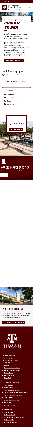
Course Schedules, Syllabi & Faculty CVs (16, 392)
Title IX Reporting (9, 405)
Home (6, 20)
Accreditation (8, 385)
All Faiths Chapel (9, 375)
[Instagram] (5, 2)
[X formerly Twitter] (8, 2)
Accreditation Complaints (12, 390)
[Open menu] (29, 7)
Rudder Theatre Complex (12, 370)
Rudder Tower (8, 373)
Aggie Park (7, 378)
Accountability (8, 387)
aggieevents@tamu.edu (21, 38)
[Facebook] (2, 2)
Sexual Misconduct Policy (11, 400)
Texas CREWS (8, 402)
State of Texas (8, 412)
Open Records (8, 397)
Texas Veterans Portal (11, 422)
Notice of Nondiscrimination (13, 395)
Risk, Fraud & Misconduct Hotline (14, 417)
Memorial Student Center (12, 368)
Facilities (12, 20)
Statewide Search (9, 415)
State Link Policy (9, 420)
